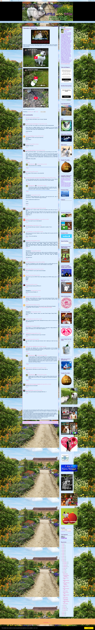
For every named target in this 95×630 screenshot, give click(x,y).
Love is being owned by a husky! (45, 307)
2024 (63, 547)
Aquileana (28, 326)
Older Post (55, 422)
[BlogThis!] (42, 111)
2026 (63, 544)
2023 (63, 548)
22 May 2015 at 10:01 (36, 290)
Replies (28, 162)
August (64, 568)
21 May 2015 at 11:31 (42, 123)
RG (26, 284)
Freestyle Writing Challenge (66, 576)
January (64, 610)
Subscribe (66, 96)
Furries (27, 339)
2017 (63, 557)
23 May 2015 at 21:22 (41, 346)
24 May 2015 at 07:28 (42, 355)
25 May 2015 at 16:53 (41, 374)
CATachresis (28, 333)
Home (25, 21)
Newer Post (26, 422)
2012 (63, 615)
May (64, 572)
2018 (63, 556)
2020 (63, 553)
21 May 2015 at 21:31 (36, 225)
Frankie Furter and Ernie (30, 150)
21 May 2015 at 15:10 (40, 150)
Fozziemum (28, 296)
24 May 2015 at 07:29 (42, 164)
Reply (27, 120)
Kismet (27, 171)
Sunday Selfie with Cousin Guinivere (66, 583)
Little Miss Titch (32, 164)
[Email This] (41, 111)
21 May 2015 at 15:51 (33, 171)
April (64, 605)
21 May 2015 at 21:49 (38, 231)
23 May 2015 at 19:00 (34, 339)
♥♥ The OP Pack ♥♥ (29, 231)
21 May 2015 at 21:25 (44, 219)
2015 (63, 560)
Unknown (27, 275)
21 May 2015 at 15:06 (34, 144)
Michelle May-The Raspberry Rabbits (33, 384)
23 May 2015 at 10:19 (35, 326)
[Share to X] (43, 111)
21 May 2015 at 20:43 (41, 208)
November (65, 563)
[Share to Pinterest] (45, 111)
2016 (63, 559)
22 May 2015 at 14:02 (35, 304)
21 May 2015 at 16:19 (51, 177)
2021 (63, 551)
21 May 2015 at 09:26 (34, 117)
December (65, 562)
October (64, 565)
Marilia (27, 144)
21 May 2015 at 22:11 (35, 240)
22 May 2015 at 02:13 (35, 275)
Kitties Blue (28, 240)
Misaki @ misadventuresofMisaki (32, 219)
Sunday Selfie (65, 597)
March (64, 607)
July (64, 569)
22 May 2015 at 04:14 (32, 284)
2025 (63, 545)
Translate (69, 531)
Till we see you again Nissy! (65, 599)
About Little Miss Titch (40, 21)
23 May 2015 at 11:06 (36, 333)
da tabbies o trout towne (31, 208)
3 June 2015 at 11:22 (37, 390)
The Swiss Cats (29, 225)
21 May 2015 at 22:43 (36, 250)
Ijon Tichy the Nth (29, 390)
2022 (63, 550)
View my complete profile (65, 63)
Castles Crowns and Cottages (32, 123)
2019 (63, 554)
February (65, 608)
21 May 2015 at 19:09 (41, 185)
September (65, 566)
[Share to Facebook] (44, 111)
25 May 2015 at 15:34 (41, 367)
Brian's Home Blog (29, 269)
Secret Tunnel (30, 21)
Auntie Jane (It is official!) (31, 346)
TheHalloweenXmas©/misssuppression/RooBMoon (36, 177)
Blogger (49, 622)
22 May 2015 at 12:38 (35, 296)
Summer (27, 117)
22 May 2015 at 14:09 (36, 311)
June (64, 571)
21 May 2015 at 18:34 (35, 195)
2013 (63, 613)
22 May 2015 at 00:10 (38, 269)
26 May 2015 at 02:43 (46, 384)
